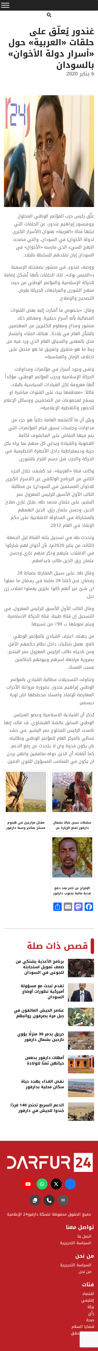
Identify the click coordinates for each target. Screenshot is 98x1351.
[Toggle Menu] (5, 5)
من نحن (85, 1271)
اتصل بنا (84, 1236)
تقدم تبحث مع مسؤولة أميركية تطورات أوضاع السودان (42, 991)
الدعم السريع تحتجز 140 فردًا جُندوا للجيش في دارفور (37, 1108)
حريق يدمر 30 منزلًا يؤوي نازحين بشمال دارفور (40, 1037)
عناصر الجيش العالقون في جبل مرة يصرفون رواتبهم (39, 1014)
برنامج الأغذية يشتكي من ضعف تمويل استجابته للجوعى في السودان (40, 967)
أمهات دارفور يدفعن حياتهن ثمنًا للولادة (44, 1061)
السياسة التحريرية (75, 1265)
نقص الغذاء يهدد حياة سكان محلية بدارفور (42, 1085)
